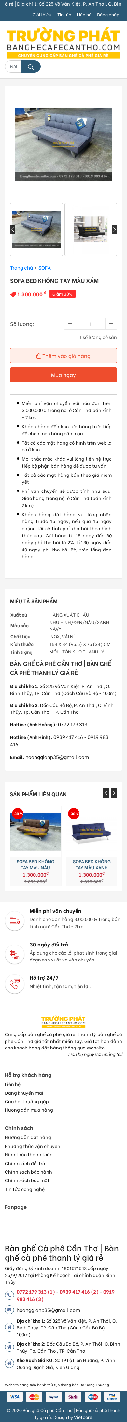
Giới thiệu (42, 14)
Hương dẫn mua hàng (29, 1110)
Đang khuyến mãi (24, 1093)
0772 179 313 (72, 723)
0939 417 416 (68, 736)
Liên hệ (84, 14)
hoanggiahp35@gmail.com (57, 756)
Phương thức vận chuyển (32, 1146)
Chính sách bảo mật (27, 1180)
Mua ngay (63, 374)
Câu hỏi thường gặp (27, 1101)
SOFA (44, 267)
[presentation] (12, 229)
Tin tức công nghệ (25, 1189)
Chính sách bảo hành (28, 1171)
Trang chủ (21, 267)
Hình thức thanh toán (29, 1154)
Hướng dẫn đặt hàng (28, 1137)
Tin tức (64, 14)
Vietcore (83, 1417)
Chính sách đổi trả (25, 1163)
